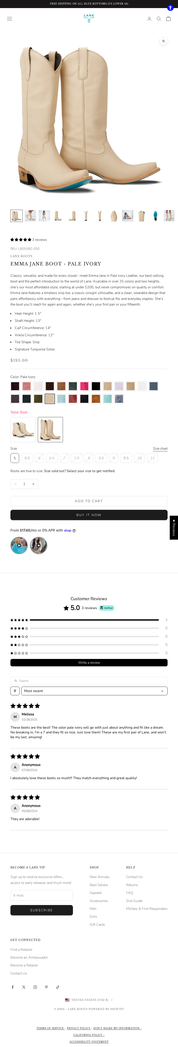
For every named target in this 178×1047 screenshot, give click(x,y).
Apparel (96, 892)
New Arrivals (100, 877)
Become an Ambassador (29, 957)
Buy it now (89, 515)
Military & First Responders (147, 908)
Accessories (99, 900)
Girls (93, 916)
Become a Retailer (24, 965)
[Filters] (15, 691)
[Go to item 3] (44, 216)
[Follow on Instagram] (35, 987)
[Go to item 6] (86, 216)
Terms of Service (50, 1028)
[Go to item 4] (58, 216)
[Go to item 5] (72, 216)
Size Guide (134, 900)
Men (93, 908)
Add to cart (89, 501)
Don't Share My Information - (117, 1028)
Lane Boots (21, 256)
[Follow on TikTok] (58, 987)
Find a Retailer (21, 949)
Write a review (89, 662)
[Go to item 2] (30, 216)
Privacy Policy (79, 1028)
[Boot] (23, 429)
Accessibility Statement (89, 1041)
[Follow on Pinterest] (46, 987)
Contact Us (134, 877)
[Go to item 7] (100, 216)
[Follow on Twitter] (24, 987)
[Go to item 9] (128, 216)
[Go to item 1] (16, 216)
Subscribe (41, 910)
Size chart (160, 448)
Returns (132, 885)
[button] (21, 239)
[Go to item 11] (155, 216)
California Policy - (89, 1035)
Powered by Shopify (106, 1009)
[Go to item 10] (141, 216)
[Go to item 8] (114, 216)
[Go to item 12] (169, 216)
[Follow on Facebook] (12, 987)
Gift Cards (97, 924)
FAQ (129, 892)
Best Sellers (99, 885)
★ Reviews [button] (173, 527)
